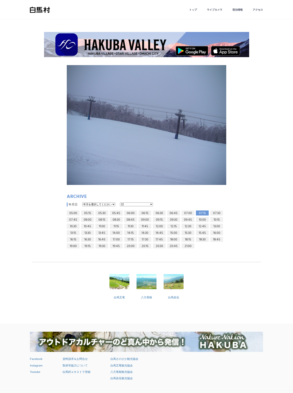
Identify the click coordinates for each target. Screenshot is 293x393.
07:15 (202, 213)
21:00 (188, 246)
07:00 (188, 213)
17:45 (159, 239)
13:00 (216, 226)
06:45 (174, 213)
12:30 (188, 226)
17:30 (145, 239)
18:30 (202, 239)
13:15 (73, 233)
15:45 (202, 233)
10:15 (217, 219)
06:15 (145, 213)
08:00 (87, 219)
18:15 (188, 239)
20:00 (131, 246)
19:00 (73, 246)
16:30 (87, 239)
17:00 (116, 239)
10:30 (73, 226)
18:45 (216, 239)
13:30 (88, 233)
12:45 (202, 226)
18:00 (173, 239)
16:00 (216, 233)
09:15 (159, 219)
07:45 (73, 219)
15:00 (173, 233)
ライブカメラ (214, 9)
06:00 (131, 213)
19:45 (116, 246)
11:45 (145, 226)
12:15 (174, 226)
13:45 (101, 233)
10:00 (202, 219)
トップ (193, 9)
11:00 (102, 226)
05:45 (116, 213)
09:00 (145, 219)
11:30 (131, 226)
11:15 (116, 226)
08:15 (101, 219)
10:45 (87, 226)
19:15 (88, 246)
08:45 (131, 219)
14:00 (116, 233)
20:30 (159, 246)
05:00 (73, 213)
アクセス (258, 9)
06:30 (159, 213)
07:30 (216, 213)
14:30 (145, 233)
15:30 (188, 233)
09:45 (188, 219)
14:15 (130, 233)
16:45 (101, 239)
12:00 (159, 226)
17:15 (131, 239)
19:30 (102, 246)
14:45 (159, 233)
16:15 (73, 239)
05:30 (102, 213)
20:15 (145, 246)
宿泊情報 (237, 9)
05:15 (87, 213)
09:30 (173, 219)
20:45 (174, 246)
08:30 (116, 219)
